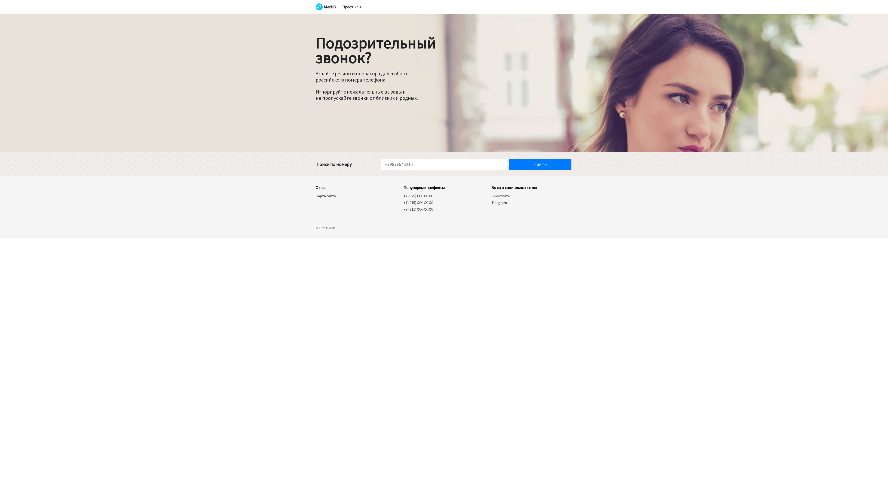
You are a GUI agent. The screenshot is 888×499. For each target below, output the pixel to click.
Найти (540, 164)
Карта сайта (326, 196)
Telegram (499, 202)
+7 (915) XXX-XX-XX (418, 202)
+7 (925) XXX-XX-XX (418, 196)
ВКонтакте (500, 196)
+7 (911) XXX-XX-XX (418, 209)
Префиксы (351, 6)
